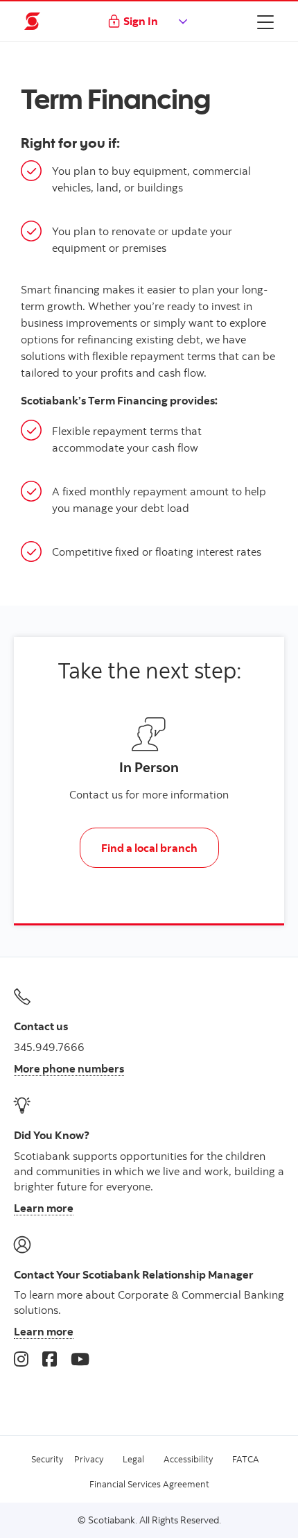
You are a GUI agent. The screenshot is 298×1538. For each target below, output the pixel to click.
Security (47, 1458)
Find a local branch (149, 848)
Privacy (88, 1458)
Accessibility (188, 1458)
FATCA (245, 1458)
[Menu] (265, 21)
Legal (133, 1458)
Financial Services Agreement (149, 1483)
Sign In (140, 21)
